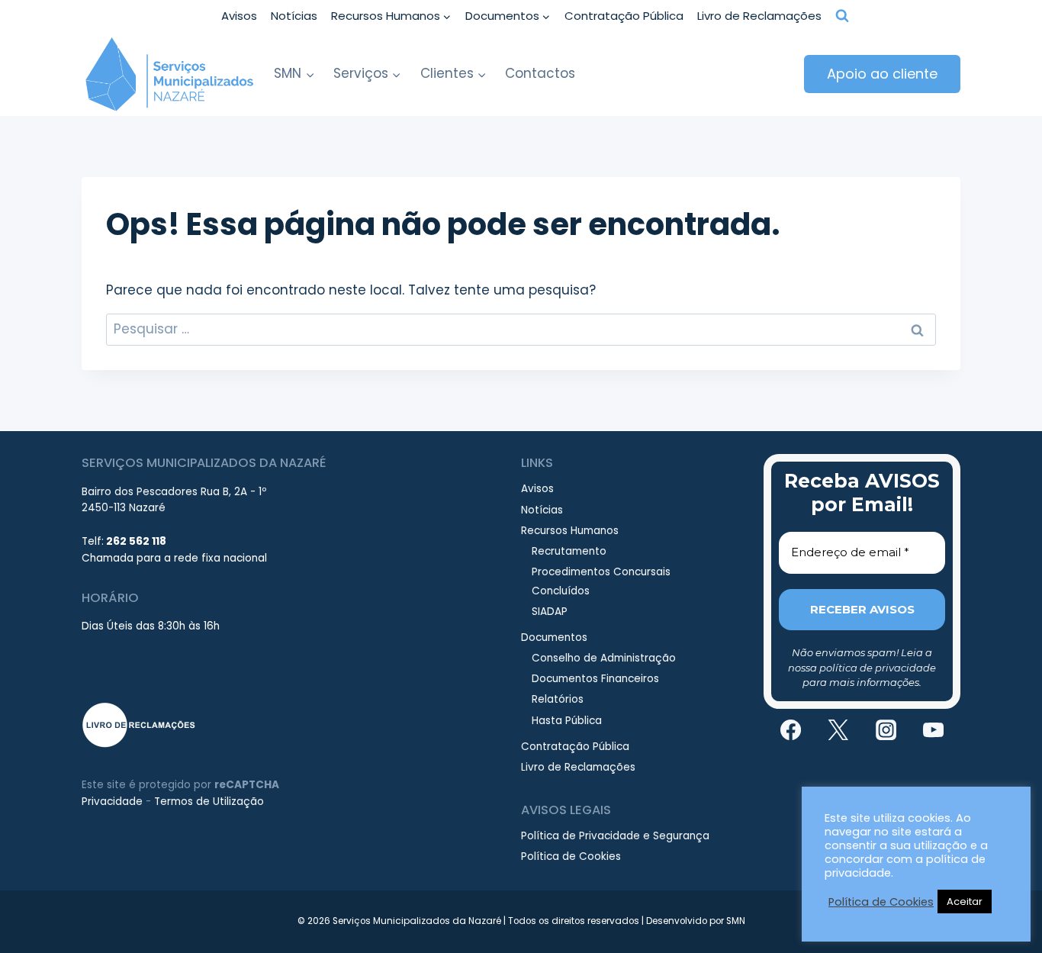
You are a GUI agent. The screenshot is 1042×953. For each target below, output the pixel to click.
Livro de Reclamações (759, 16)
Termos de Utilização (209, 801)
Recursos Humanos (570, 530)
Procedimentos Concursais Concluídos (601, 581)
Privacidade (112, 801)
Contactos (540, 73)
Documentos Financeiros (595, 678)
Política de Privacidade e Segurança (615, 836)
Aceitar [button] (965, 901)
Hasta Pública (567, 720)
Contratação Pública (623, 16)
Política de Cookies (571, 856)
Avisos (239, 16)
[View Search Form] (842, 16)
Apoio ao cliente (882, 73)
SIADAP (550, 611)
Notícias (294, 16)
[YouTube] (933, 729)
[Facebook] (790, 729)
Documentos (554, 637)
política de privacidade (877, 668)
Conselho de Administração (604, 658)
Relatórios (558, 699)
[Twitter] (838, 729)
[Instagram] (885, 729)
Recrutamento (569, 551)
